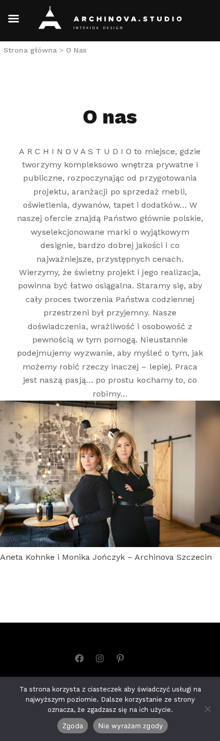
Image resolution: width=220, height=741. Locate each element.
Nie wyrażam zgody (130, 726)
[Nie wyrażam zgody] (207, 709)
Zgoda (72, 726)
